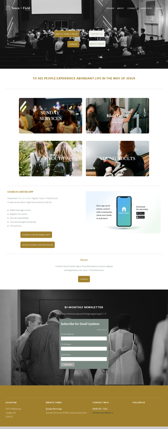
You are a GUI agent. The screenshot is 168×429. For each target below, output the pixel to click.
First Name (67, 344)
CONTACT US (97, 34)
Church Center (24, 198)
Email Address (68, 334)
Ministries (147, 8)
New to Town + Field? (66, 34)
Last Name (66, 355)
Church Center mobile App (36, 234)
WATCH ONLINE (97, 44)
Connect (132, 8)
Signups (73, 44)
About (120, 8)
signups (84, 279)
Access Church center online (37, 245)
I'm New (110, 8)
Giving (159, 8)
